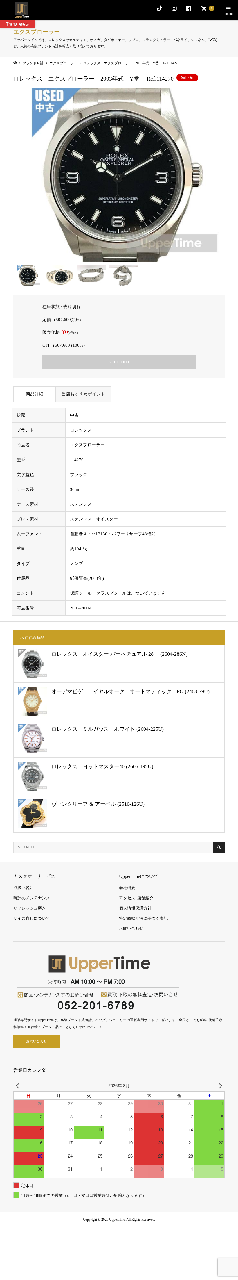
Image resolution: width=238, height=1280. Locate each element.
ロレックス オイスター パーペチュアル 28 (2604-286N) (119, 654)
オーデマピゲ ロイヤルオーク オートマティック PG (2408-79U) (130, 691)
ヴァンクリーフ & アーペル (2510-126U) (98, 804)
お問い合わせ (131, 928)
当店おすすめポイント (83, 394)
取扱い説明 (23, 888)
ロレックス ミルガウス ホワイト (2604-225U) (107, 729)
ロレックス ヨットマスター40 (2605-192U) (102, 766)
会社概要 (127, 888)
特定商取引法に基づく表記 (143, 918)
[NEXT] (219, 1085)
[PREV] (18, 1085)
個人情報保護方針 (135, 908)
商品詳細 (34, 394)
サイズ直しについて (31, 918)
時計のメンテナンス (31, 898)
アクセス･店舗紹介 (136, 898)
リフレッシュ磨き (29, 908)
